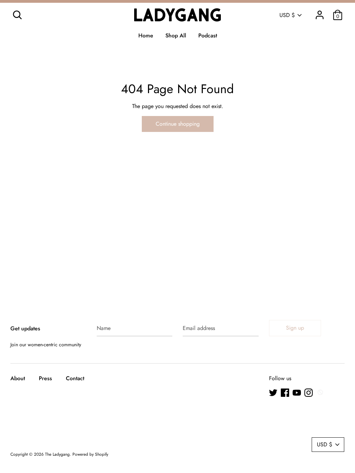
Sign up (295, 328)
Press (45, 378)
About (17, 378)
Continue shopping (178, 124)
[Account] (320, 12)
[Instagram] (308, 392)
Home (145, 35)
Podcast (207, 35)
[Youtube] (297, 392)
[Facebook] (285, 392)
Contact (75, 378)
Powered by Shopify (90, 454)
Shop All (175, 35)
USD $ (287, 15)
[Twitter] (273, 392)
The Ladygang (57, 454)
